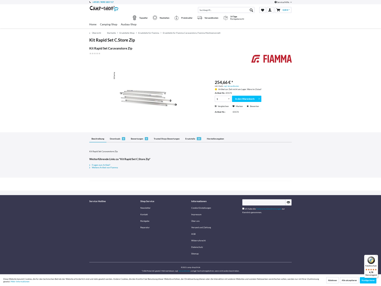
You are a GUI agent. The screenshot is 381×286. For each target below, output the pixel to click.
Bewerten (254, 106)
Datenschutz (197, 247)
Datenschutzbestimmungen (268, 208)
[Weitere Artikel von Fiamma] (271, 60)
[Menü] (376, 256)
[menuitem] (226, 10)
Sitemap (195, 253)
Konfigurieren (368, 280)
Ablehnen (332, 280)
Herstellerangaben (215, 138)
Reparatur (145, 227)
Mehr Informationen (20, 281)
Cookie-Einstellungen (201, 208)
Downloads (117, 138)
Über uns (195, 221)
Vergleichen (223, 106)
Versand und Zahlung (201, 227)
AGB (193, 234)
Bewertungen (139, 138)
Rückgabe (144, 221)
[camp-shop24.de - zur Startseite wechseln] (114, 8)
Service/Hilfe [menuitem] (283, 2)
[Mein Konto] (270, 10)
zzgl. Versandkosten (231, 86)
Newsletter (145, 208)
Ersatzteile (192, 138)
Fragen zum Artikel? (100, 165)
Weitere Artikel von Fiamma (104, 167)
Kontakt (144, 214)
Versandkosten (184, 271)
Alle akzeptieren (349, 280)
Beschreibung (98, 138)
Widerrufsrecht (198, 240)
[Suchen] (251, 10)
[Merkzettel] (262, 10)
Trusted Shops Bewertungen (167, 138)
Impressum (196, 214)
